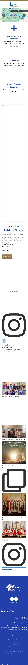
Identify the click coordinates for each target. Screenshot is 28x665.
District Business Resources (14, 653)
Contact (14, 656)
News (14, 649)
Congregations (14, 644)
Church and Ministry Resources (14, 651)
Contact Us (7, 256)
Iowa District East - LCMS (19, 664)
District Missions (14, 646)
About (14, 642)
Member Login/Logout (14, 639)
